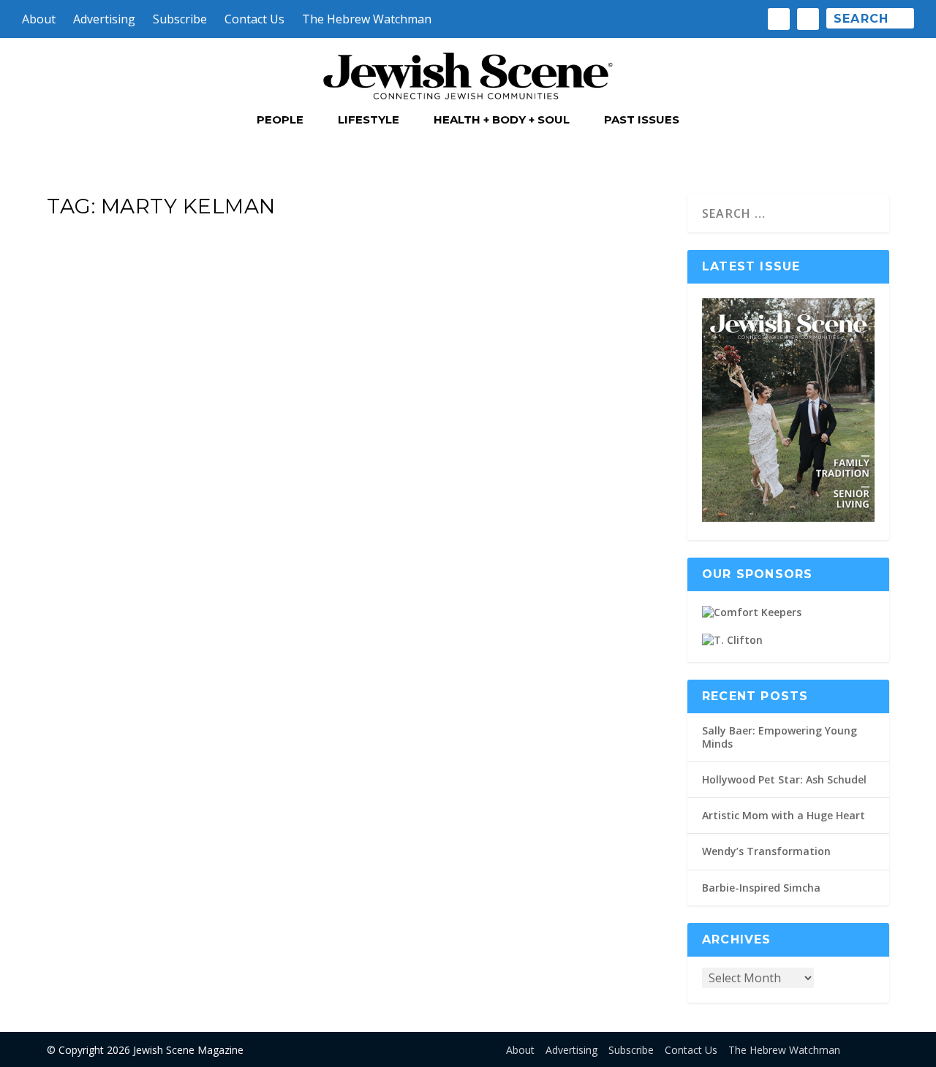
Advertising (104, 19)
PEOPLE (280, 120)
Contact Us (254, 19)
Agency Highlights (237, 681)
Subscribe (180, 19)
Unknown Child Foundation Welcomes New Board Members (330, 642)
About (39, 19)
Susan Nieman (103, 681)
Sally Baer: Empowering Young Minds (779, 737)
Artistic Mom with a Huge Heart (783, 815)
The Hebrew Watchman (366, 19)
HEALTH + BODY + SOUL (502, 120)
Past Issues (641, 120)
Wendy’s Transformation (766, 851)
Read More (108, 782)
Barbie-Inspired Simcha (761, 888)
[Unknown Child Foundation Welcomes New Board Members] (358, 417)
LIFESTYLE (368, 120)
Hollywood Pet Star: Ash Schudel (784, 779)
